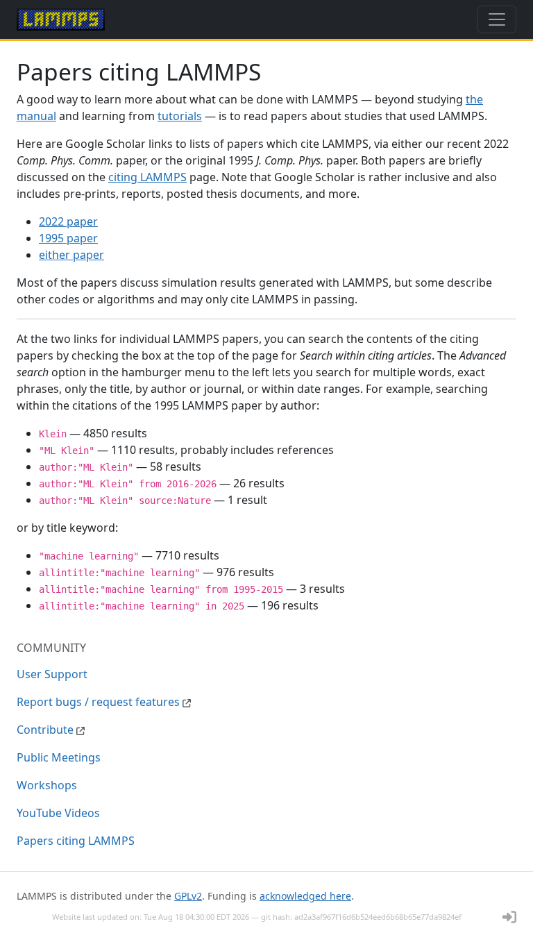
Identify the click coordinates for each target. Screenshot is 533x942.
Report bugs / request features (100, 701)
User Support (52, 674)
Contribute (46, 729)
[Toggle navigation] (496, 19)
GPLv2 (188, 895)
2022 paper (68, 221)
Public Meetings (59, 757)
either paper (71, 254)
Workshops (47, 785)
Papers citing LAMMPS (76, 840)
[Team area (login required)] (509, 917)
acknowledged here (305, 895)
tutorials (180, 116)
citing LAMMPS (147, 177)
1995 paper (68, 238)
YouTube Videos (58, 813)
